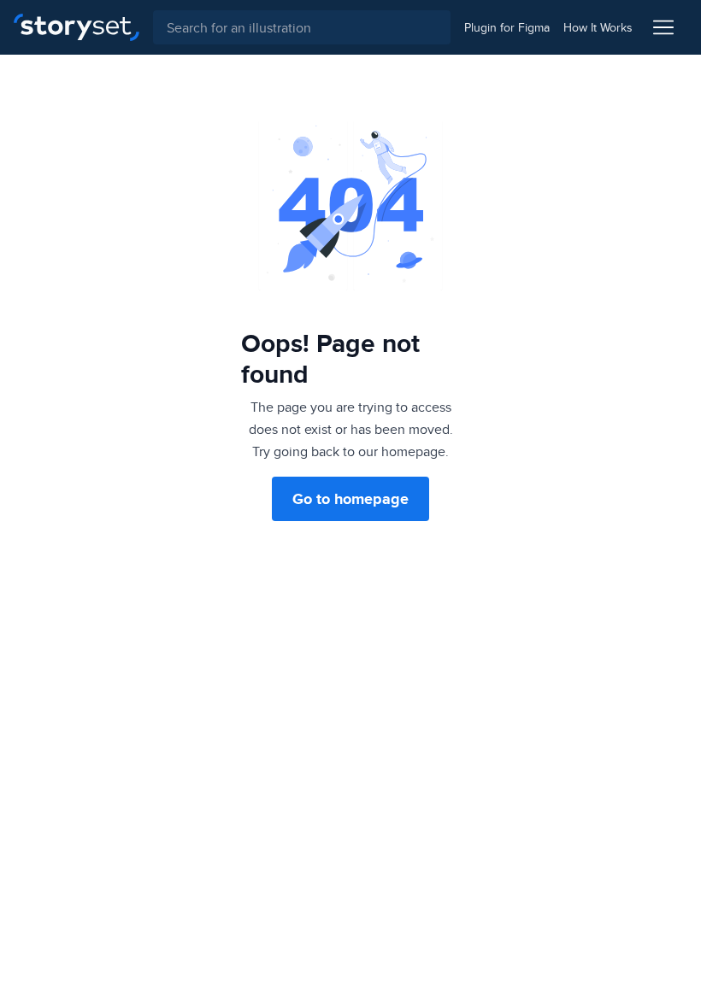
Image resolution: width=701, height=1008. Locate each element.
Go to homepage (350, 499)
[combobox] (302, 27)
